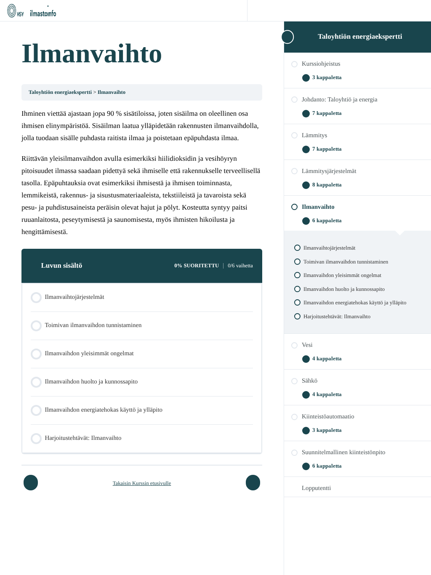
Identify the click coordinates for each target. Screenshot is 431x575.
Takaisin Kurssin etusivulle (142, 483)
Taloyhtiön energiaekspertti (360, 36)
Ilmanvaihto (112, 92)
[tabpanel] (141, 173)
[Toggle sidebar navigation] (286, 37)
